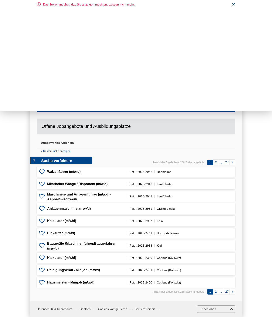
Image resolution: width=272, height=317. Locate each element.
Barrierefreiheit (145, 309)
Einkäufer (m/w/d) (61, 233)
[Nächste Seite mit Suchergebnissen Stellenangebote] (232, 162)
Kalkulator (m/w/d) (61, 221)
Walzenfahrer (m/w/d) (64, 171)
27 (227, 162)
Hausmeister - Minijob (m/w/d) (70, 282)
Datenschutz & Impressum (54, 309)
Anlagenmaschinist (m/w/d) (69, 208)
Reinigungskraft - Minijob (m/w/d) (73, 270)
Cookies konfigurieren (112, 309)
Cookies (85, 309)
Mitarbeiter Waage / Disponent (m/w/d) (77, 184)
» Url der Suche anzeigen (56, 151)
